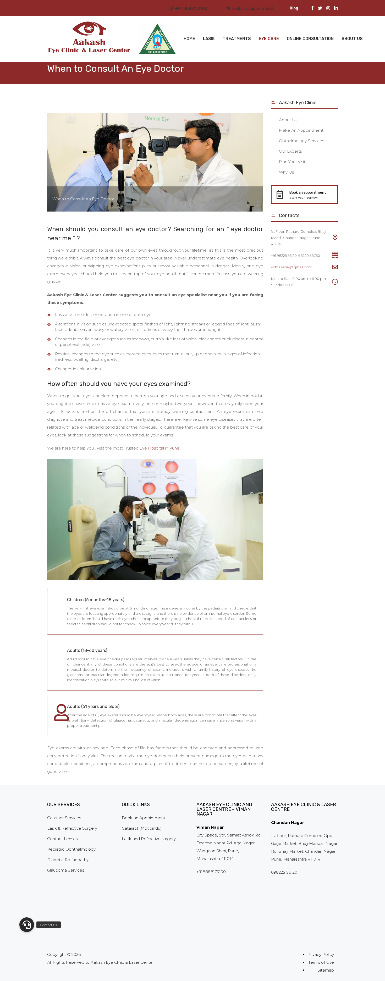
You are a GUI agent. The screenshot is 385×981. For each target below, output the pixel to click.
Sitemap (325, 970)
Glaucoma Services (65, 870)
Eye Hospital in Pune (159, 448)
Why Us (286, 172)
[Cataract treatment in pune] (157, 38)
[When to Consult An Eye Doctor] (155, 161)
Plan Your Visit (292, 161)
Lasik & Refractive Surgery (72, 828)
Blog (294, 8)
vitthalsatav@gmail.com (291, 267)
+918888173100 (211, 871)
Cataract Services (64, 817)
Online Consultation (310, 38)
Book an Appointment (143, 817)
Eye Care (269, 38)
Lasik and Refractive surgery (149, 838)
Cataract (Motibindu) (142, 828)
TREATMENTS (237, 38)
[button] (26, 924)
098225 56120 (284, 872)
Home (189, 38)
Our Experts (290, 151)
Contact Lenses (62, 838)
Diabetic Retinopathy (68, 859)
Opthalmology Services (301, 140)
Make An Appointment (301, 130)
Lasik (209, 38)
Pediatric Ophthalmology (71, 849)
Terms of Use (321, 962)
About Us (352, 38)
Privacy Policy (320, 954)
